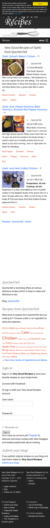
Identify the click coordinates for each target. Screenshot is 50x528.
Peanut (38, 350)
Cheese (30, 151)
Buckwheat (12, 333)
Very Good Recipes (9, 472)
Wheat (14, 356)
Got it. (40, 4)
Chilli (28, 339)
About (31, 480)
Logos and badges (11, 516)
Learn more (17, 14)
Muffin (26, 350)
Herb (13, 211)
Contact (32, 483)
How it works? (9, 507)
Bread (41, 328)
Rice (23, 353)
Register (33, 435)
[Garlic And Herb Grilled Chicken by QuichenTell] (13, 179)
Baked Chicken (8, 94)
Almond (5, 328)
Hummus (24, 156)
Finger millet (23, 343)
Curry (9, 342)
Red (4, 161)
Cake (25, 332)
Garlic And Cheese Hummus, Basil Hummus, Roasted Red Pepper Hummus (24, 108)
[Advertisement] (25, 251)
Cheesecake (39, 333)
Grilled (32, 207)
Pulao (15, 353)
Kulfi (40, 347)
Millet (17, 350)
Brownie (5, 333)
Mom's (21, 350)
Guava (18, 347)
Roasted (19, 151)
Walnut (8, 357)
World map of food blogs (38, 507)
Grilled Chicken (8, 207)
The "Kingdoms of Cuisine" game (10, 520)
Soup (38, 353)
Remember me (11, 427)
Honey (23, 347)
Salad (33, 353)
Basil (34, 156)
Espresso (15, 343)
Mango (5, 349)
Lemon (44, 347)
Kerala (36, 347)
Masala (12, 350)
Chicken (32, 94)
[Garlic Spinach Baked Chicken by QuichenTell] (13, 67)
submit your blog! (10, 462)
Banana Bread (32, 328)
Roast (28, 353)
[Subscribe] (27, 63)
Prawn (9, 353)
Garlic (4, 99)
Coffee (43, 339)
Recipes (6, 40)
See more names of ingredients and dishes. (26, 360)
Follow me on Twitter (12, 492)
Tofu (4, 356)
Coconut (35, 338)
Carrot (32, 333)
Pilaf (4, 353)
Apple (12, 328)
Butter (19, 333)
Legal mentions (10, 486)
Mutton (32, 350)
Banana (24, 328)
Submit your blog (11, 504)
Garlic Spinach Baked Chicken (18, 56)
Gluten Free (8, 346)
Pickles (43, 350)
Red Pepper (7, 151)
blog (5, 489)
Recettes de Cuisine (37, 516)
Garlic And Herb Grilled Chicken (19, 168)
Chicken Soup (22, 339)
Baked (13, 99)
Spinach (22, 94)
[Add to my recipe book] (38, 56)
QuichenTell (36, 63)
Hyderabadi (29, 347)
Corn (3, 343)
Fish (29, 343)
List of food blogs (35, 504)
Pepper (14, 156)
